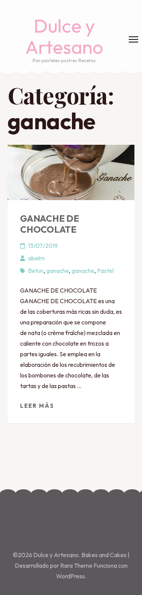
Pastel (105, 270)
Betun (36, 270)
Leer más (37, 405)
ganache (57, 270)
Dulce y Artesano (64, 36)
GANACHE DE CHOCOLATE (49, 224)
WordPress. (71, 576)
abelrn (36, 258)
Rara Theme (77, 565)
